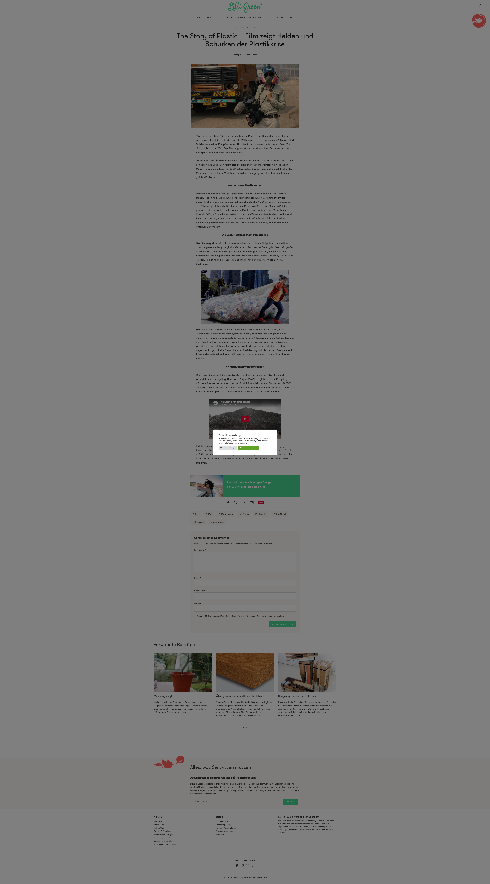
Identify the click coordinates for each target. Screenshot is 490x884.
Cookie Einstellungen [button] (228, 448)
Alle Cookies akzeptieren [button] (249, 448)
